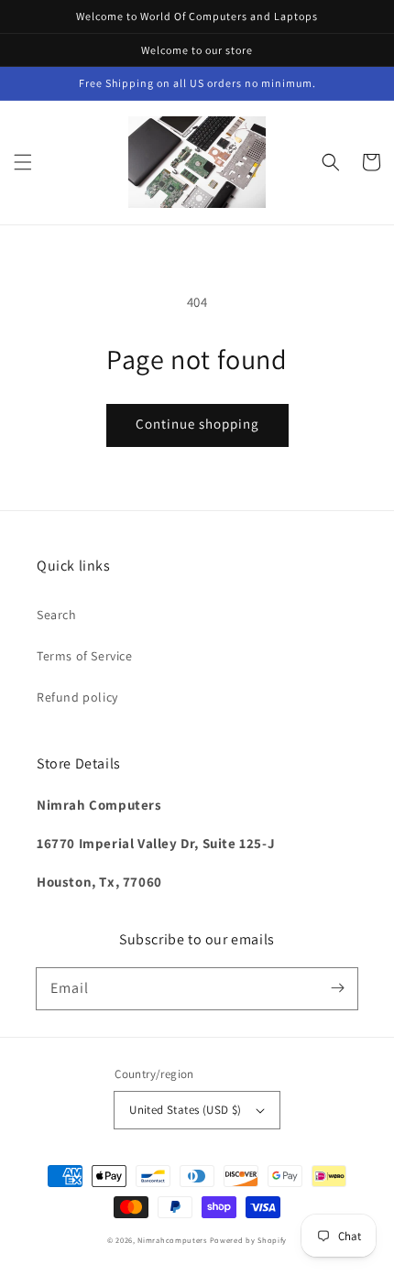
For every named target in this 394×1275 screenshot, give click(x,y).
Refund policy (77, 697)
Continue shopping (197, 423)
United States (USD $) (185, 1109)
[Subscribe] (337, 988)
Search (57, 614)
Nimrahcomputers (172, 1240)
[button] (23, 162)
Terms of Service (85, 656)
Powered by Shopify (249, 1240)
